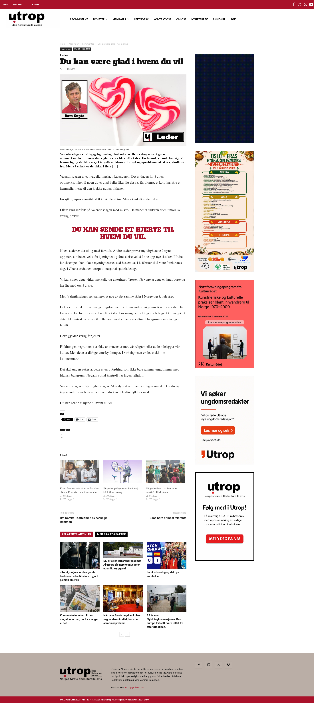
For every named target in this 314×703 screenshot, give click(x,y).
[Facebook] (198, 665)
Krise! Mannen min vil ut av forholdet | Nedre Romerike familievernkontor (79, 490)
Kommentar (88, 43)
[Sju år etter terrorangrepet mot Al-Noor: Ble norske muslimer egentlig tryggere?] (123, 550)
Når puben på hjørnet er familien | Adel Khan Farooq (120, 490)
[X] (218, 665)
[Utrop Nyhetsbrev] (224, 560)
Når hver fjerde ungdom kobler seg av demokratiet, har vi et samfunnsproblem (122, 619)
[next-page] (127, 634)
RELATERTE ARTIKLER (77, 534)
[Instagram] (208, 664)
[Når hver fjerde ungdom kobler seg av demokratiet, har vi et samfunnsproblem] (123, 598)
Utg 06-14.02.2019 (82, 49)
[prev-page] (121, 634)
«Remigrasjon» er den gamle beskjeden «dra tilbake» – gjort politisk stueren (79, 576)
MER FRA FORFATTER (111, 534)
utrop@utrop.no (134, 687)
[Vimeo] (228, 665)
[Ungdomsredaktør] (224, 463)
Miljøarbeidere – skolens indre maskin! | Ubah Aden (161, 490)
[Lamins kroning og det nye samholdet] (166, 555)
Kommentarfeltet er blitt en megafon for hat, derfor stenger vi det (79, 619)
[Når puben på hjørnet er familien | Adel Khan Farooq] (122, 471)
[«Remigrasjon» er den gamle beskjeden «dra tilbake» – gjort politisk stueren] (80, 555)
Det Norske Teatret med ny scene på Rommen (84, 520)
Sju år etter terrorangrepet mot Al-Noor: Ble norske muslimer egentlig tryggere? (122, 564)
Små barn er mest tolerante (168, 518)
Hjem (62, 43)
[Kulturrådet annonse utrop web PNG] (224, 367)
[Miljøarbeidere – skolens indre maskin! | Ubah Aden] (165, 471)
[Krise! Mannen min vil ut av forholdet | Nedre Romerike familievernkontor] (79, 471)
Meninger (74, 43)
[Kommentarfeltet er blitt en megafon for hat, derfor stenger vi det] (80, 598)
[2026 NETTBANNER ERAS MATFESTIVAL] (224, 271)
